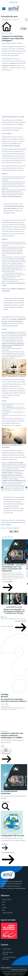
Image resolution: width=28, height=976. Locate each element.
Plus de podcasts (6, 753)
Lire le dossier (5, 802)
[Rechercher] (26, 19)
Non (7, 704)
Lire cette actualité (7, 581)
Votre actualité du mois (8, 852)
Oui (3, 704)
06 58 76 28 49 (13, 2)
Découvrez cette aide (20, 621)
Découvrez (4, 844)
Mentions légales (16, 967)
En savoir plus (20, 974)
